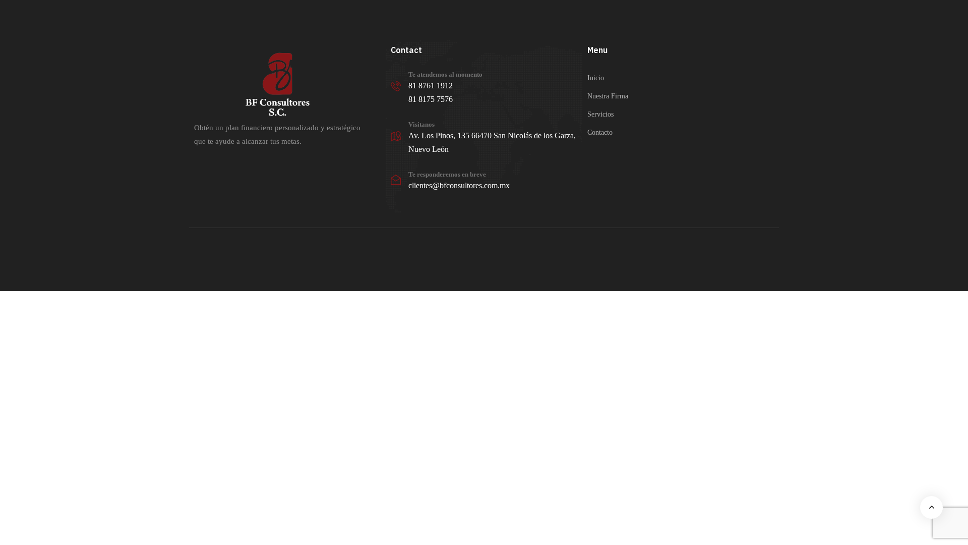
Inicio (595, 78)
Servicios (600, 114)
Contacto (600, 132)
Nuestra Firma (607, 96)
